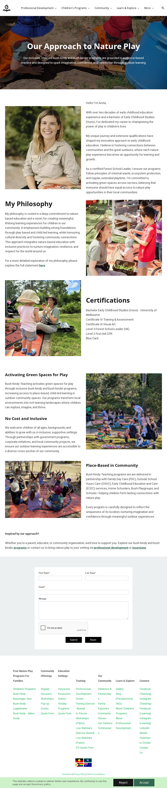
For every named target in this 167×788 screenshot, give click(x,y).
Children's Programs (24, 689)
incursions (139, 547)
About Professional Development (123, 723)
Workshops (47, 698)
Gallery (120, 689)
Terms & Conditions (96, 774)
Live (78, 728)
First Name (44, 573)
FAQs (119, 703)
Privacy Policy (79, 774)
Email (42, 587)
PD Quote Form (84, 747)
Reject (123, 782)
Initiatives (103, 689)
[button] (161, 8)
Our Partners (105, 723)
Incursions (64, 689)
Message (42, 598)
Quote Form (47, 713)
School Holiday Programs (63, 703)
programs (20, 547)
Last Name (90, 573)
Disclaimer (67, 774)
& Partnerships (105, 693)
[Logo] (7, 8)
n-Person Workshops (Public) (82, 718)
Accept (144, 782)
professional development (111, 547)
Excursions (64, 693)
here (42, 265)
